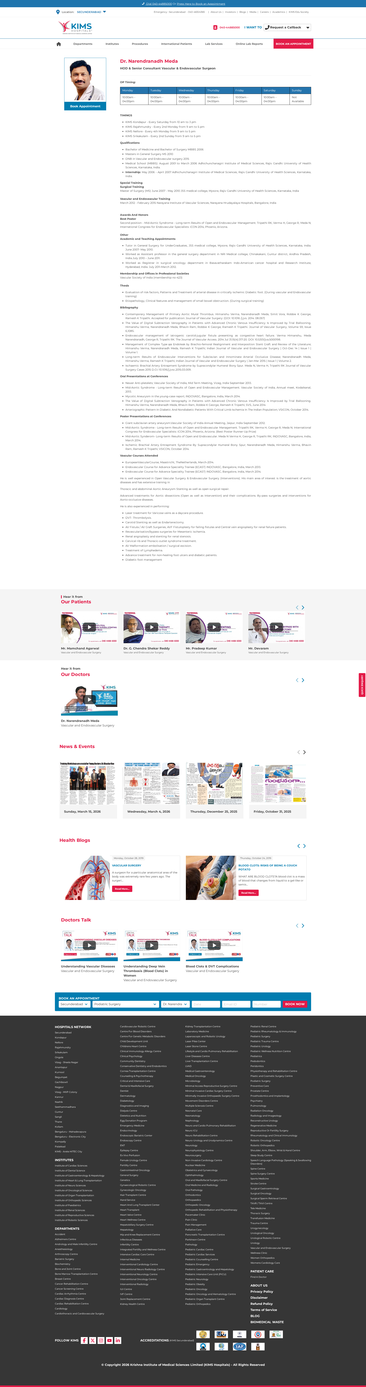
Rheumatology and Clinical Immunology (273, 1135)
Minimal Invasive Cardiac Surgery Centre (208, 1090)
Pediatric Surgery (260, 1036)
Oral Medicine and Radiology (201, 1185)
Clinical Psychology (131, 1056)
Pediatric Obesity (195, 1284)
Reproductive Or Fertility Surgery (269, 1130)
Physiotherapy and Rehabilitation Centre (273, 1071)
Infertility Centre (129, 1244)
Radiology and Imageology (266, 1115)
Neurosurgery (193, 1155)
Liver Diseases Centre (197, 1056)
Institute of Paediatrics (68, 1205)
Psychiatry (256, 1100)
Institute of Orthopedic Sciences (73, 1200)
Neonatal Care (193, 1110)
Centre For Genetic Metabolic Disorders (142, 1036)
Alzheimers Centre (65, 1239)
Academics (278, 11)
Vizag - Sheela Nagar (66, 1062)
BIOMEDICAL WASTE (267, 1322)
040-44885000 (230, 27)
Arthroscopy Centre (66, 1254)
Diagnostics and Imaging (134, 1105)
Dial (158, 4)
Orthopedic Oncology (197, 1204)
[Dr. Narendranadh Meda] (89, 699)
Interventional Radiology (134, 1284)
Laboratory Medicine (197, 1031)
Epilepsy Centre (129, 1150)
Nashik (59, 1101)
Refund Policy (261, 1304)
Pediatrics (256, 1056)
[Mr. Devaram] (276, 627)
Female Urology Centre (133, 1160)
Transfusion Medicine (262, 1218)
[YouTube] (109, 1340)
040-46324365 (196, 11)
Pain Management (195, 1224)
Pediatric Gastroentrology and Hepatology (209, 1269)
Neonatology (192, 1115)
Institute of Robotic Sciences (71, 1220)
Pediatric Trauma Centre (264, 1041)
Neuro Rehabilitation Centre (201, 1135)
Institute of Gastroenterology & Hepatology (79, 1175)
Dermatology (128, 1095)
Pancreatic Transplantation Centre (205, 1234)
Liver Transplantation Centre (201, 1061)
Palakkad (60, 1146)
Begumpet (61, 1077)
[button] (91, 12)
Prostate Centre (259, 1090)
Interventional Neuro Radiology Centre (142, 1269)
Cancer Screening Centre (69, 1288)
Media (253, 11)
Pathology (191, 1244)
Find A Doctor (258, 1276)
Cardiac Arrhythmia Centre (70, 1293)
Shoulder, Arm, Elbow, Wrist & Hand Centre (275, 1150)
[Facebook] (84, 1340)
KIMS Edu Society (299, 11)
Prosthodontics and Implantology (270, 1095)
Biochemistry (62, 1264)
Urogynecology (259, 1228)
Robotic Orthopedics (262, 1145)
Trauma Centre (259, 1223)
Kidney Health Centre (132, 1304)
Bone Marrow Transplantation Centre (76, 1273)
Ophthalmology (194, 1175)
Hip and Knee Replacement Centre (140, 1234)
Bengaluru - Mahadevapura (70, 1131)
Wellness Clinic (258, 1252)
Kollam (59, 1126)
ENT (122, 1145)
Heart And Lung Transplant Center (140, 1204)
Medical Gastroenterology (200, 1071)
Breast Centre (63, 1278)
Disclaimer (259, 1298)
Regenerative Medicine (263, 1125)
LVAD (188, 1066)
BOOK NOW (295, 1004)
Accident (60, 1234)
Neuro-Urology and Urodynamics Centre (208, 1140)
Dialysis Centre (128, 1110)
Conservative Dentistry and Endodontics (143, 1066)
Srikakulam (61, 1052)
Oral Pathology (194, 1190)
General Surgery (129, 1175)
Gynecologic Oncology (133, 1190)
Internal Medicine (130, 1259)
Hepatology (127, 1229)
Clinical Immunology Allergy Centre (140, 1051)
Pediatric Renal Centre (263, 1026)
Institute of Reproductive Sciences (74, 1215)
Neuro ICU (191, 1130)
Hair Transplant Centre (133, 1195)
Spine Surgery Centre (262, 1173)
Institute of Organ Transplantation (74, 1195)
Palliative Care (193, 1229)
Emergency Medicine (132, 1125)
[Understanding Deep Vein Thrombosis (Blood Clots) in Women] (151, 945)
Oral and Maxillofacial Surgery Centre (206, 1180)
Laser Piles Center (195, 1041)
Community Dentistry (132, 1061)
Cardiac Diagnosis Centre (69, 1298)
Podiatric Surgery (260, 1081)
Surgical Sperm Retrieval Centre (268, 1198)
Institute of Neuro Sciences (70, 1185)
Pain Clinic (191, 1219)
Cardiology (61, 1308)
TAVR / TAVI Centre (261, 1203)
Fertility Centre (128, 1165)
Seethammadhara (65, 1106)
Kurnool (59, 1072)
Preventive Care (259, 1085)
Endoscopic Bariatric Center (136, 1135)
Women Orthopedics (262, 1257)
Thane (58, 1121)
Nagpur (59, 1087)
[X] (92, 1340)
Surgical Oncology (260, 1193)
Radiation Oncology (261, 1110)
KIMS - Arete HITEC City (68, 1151)
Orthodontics (193, 1195)
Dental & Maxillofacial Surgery (137, 1085)
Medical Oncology (195, 1076)
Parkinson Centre (195, 1239)
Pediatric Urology (260, 1046)
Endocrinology (128, 1130)
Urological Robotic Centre (265, 1238)
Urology (255, 1243)
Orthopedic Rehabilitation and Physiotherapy (211, 1209)
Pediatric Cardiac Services (200, 1254)
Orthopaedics (193, 1199)
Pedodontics (257, 1061)
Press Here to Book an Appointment (201, 4)
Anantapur (61, 1067)
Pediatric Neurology (196, 1279)
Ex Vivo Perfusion (130, 1155)
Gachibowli (61, 1082)
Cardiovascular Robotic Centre (137, 1026)
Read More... (122, 888)
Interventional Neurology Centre (138, 1274)
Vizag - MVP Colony (66, 1092)
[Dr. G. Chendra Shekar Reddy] (151, 627)
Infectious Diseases (131, 1239)
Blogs (242, 11)
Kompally (60, 1141)
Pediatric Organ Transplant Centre (205, 1299)
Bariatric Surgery (64, 1259)
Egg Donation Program (133, 1120)
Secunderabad (63, 1032)
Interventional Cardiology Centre (139, 1264)
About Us (216, 11)
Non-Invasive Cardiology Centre (203, 1160)
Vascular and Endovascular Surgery (270, 1248)
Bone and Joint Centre (68, 1268)
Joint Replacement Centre (135, 1299)
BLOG (255, 1316)
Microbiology (192, 1081)
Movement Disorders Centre (201, 1100)
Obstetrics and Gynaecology (201, 1170)
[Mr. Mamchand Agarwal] (89, 627)
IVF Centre (126, 1294)
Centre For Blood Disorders (136, 1031)
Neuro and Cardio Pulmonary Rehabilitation (210, 1125)
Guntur (59, 1111)
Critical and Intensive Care (135, 1081)
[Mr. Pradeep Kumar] (214, 627)
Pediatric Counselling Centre (201, 1259)
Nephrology (192, 1120)
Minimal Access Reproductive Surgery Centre (211, 1085)
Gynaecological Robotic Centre (138, 1185)
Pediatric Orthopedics (197, 1304)
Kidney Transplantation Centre (202, 1026)
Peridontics (257, 1066)
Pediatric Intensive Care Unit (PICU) (205, 1274)
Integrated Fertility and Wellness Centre (142, 1249)
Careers (264, 11)
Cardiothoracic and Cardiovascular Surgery (79, 1313)
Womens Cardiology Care (265, 1262)
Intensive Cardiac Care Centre (137, 1254)
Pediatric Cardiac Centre (199, 1249)
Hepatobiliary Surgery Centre (136, 1224)
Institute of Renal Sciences (70, 1210)
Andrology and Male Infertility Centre (76, 1244)
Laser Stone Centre (196, 1046)
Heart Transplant (129, 1209)
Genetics (125, 1180)
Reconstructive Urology (264, 1120)
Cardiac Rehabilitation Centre (72, 1303)
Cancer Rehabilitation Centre (71, 1283)
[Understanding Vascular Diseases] (89, 945)
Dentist (124, 1090)
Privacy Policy (261, 1291)
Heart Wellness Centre (132, 1219)
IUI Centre (126, 1289)
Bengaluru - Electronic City (70, 1136)
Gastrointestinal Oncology (135, 1170)
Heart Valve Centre (130, 1214)
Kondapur (61, 1037)
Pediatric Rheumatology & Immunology (273, 1031)
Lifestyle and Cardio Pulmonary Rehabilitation (211, 1051)
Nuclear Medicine (195, 1165)
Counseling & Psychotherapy (136, 1076)
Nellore (59, 1042)
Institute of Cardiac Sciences (71, 1165)
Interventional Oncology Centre (138, 1279)
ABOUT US (258, 1285)
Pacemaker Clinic (195, 1214)
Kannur (59, 1097)
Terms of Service (263, 1310)
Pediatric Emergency (197, 1264)
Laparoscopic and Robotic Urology (205, 1036)
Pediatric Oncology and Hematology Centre (210, 1294)
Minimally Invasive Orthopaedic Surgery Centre (212, 1095)
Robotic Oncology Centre (265, 1140)
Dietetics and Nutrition (133, 1115)
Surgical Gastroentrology (264, 1188)
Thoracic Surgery (260, 1213)
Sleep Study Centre (261, 1155)
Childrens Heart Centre (133, 1046)
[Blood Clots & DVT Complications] (214, 945)
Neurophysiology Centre (199, 1150)
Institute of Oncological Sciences (73, 1190)
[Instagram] (101, 1340)
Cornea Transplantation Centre (138, 1071)
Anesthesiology (64, 1249)
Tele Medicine (258, 1208)
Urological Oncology (262, 1233)
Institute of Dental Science (70, 1170)
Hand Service (127, 1199)
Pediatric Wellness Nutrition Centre (270, 1051)
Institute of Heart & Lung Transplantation (78, 1180)
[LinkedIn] (117, 1340)
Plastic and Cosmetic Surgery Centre (271, 1076)
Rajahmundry (63, 1047)
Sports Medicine (259, 1178)
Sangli (58, 1116)
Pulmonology (258, 1105)
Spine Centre (257, 1168)
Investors (230, 11)
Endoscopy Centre (130, 1140)
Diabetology (127, 1100)
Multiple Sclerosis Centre (199, 1105)
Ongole (59, 1057)
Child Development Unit (134, 1041)
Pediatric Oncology (196, 1289)
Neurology (191, 1145)
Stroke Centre (258, 1183)
